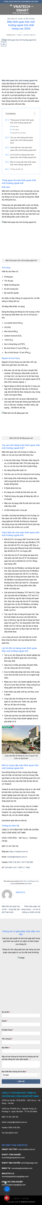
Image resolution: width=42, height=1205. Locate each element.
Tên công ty (7, 1039)
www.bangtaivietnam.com (22, 1168)
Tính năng (15, 129)
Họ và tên (6, 1012)
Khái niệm (15, 126)
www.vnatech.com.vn (26, 1149)
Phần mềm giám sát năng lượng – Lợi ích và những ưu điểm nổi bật (30, 909)
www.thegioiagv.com (29, 1163)
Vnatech (32, 35)
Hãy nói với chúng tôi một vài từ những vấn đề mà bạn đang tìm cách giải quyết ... (20, 1058)
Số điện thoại (8, 1030)
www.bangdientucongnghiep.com (15, 1176)
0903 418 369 (14, 862)
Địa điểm (6, 1048)
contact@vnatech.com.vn (17, 857)
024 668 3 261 (11, 867)
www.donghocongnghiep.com (14, 1185)
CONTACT (16, 1198)
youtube (25, 1198)
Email (4, 1021)
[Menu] (3, 9)
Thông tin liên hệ (16, 169)
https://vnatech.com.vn (18, 851)
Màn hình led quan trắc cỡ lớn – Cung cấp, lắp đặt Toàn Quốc (11, 909)
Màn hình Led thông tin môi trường (21, 19)
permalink (28, 883)
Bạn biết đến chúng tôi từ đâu (14, 1072)
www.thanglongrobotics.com (13, 1158)
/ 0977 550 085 (26, 862)
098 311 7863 (24, 867)
